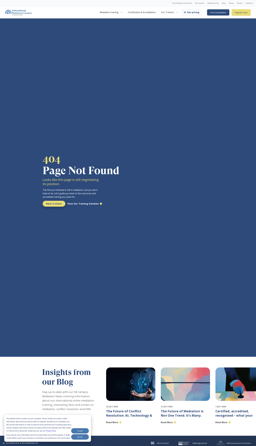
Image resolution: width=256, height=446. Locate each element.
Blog (224, 3)
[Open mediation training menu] (121, 12)
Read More (112, 422)
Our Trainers (167, 12)
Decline (80, 437)
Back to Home (54, 203)
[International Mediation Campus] (18, 12)
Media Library (213, 3)
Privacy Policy (51, 431)
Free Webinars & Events (182, 3)
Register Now (241, 12)
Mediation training (109, 12)
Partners (249, 3)
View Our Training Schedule (83, 203)
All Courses (199, 3)
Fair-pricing (193, 12)
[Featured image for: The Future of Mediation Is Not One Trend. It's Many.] (185, 403)
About (231, 3)
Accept (80, 431)
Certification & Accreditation (142, 12)
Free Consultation (218, 12)
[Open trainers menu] (177, 12)
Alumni (239, 3)
